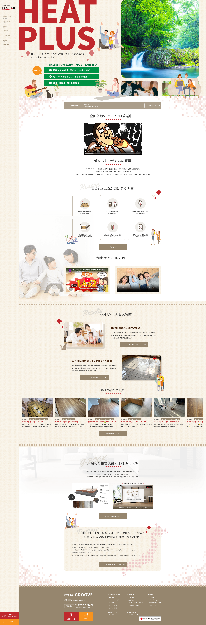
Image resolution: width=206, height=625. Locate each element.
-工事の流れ (131, 597)
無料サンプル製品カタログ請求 (12, 615)
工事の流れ (6, 31)
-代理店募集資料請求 (133, 605)
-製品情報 (111, 597)
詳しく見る (113, 247)
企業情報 (5, 40)
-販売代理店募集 (132, 600)
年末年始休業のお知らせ (91, 107)
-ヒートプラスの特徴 (114, 600)
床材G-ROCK (6, 22)
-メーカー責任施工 (114, 605)
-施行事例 (111, 602)
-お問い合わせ (152, 605)
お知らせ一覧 (152, 106)
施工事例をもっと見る (112, 434)
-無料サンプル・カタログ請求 (135, 602)
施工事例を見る (133, 345)
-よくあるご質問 (113, 608)
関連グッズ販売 (7, 45)
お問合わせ (12, 622)
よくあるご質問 (6, 36)
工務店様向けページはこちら (112, 564)
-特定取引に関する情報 (155, 602)
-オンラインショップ (133, 615)
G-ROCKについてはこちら (112, 516)
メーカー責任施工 (94, 377)
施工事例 (5, 26)
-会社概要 (151, 597)
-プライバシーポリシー (154, 600)
